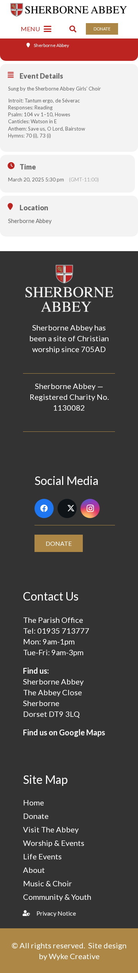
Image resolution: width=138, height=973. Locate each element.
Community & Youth (57, 896)
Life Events (42, 856)
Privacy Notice (56, 913)
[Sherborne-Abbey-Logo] (69, 9)
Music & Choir (47, 883)
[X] (67, 508)
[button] (36, 29)
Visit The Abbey (51, 829)
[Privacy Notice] (29, 913)
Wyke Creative (74, 956)
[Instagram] (90, 508)
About (34, 869)
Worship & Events (53, 842)
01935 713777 (63, 630)
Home (33, 802)
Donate (36, 815)
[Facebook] (44, 508)
